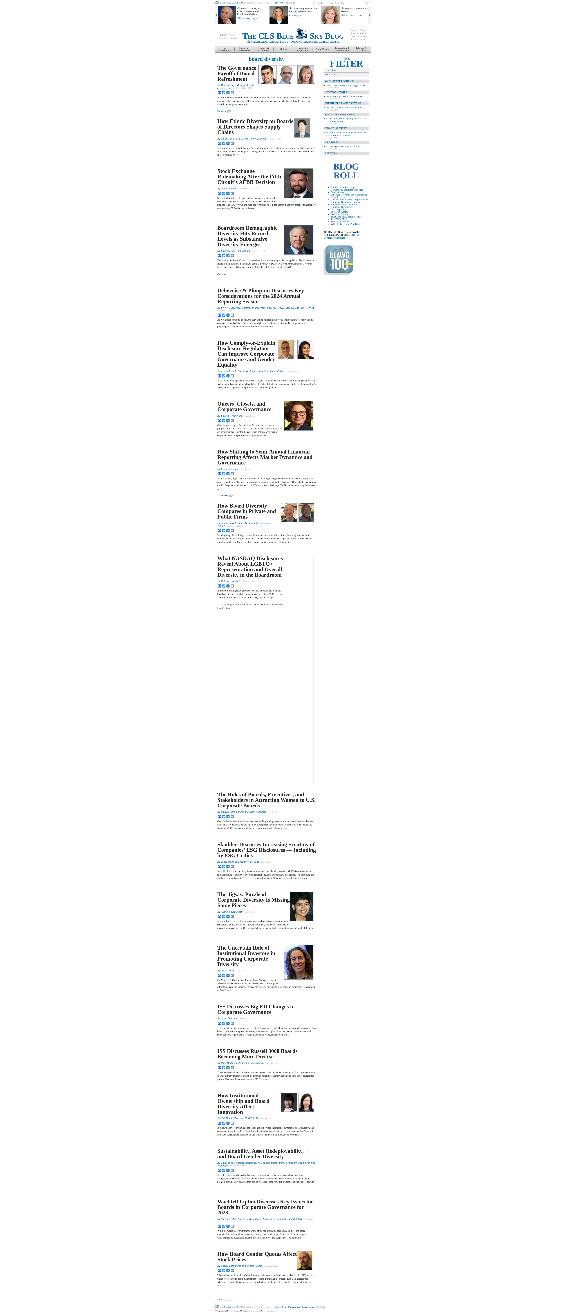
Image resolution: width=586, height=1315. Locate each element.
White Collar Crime (340, 224)
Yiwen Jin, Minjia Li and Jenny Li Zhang (243, 138)
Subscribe (280, 3)
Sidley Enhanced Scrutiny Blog (346, 216)
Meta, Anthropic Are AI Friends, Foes (344, 96)
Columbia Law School (232, 2)
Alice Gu (289, 307)
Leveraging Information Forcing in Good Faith (303, 10)
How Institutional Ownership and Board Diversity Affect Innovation (243, 1103)
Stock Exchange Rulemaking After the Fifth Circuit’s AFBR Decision (249, 176)
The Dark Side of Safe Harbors (354, 10)
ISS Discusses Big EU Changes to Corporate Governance (256, 1009)
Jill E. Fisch (228, 970)
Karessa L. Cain (272, 1218)
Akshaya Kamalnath (232, 911)
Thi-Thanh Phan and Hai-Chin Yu (240, 1118)
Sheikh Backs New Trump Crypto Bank (345, 85)
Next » (228, 1300)
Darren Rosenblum (231, 415)
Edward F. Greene (358, 36)
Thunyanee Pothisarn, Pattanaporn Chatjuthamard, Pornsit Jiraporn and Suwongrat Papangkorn (266, 1164)
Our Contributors (225, 49)
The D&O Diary (339, 219)
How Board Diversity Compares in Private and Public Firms (246, 511)
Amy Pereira (307, 307)
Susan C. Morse (355, 16)
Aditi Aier (243, 1062)
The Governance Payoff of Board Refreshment (236, 73)
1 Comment (222, 495)
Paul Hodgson (229, 1062)
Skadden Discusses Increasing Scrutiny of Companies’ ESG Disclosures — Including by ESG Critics (266, 849)
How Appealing (338, 209)
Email (290, 3)
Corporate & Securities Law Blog (347, 190)
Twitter (293, 3)
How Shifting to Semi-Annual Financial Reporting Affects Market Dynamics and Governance (265, 457)
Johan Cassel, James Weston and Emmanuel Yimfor (243, 524)
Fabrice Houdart (230, 581)
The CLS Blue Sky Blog (293, 35)
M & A (283, 49)
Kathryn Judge (358, 39)
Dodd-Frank (322, 49)
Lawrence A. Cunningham (235, 250)
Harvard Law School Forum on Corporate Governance (346, 205)
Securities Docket (339, 214)
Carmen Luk (262, 1062)
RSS (287, 3)
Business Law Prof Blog (342, 187)
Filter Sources (331, 74)
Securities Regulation (302, 49)
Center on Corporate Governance (341, 236)
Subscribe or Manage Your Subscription (295, 1307)
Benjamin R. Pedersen (253, 307)
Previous (216, 15)
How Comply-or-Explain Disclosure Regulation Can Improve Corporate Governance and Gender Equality (246, 354)
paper (234, 104)
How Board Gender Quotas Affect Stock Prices (257, 1256)
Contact (268, 3)
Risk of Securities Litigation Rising (343, 146)
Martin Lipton (229, 1218)
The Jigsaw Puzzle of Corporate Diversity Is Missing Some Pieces (253, 899)
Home (250, 3)
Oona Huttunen (229, 1018)
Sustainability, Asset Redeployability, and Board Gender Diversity (260, 1153)
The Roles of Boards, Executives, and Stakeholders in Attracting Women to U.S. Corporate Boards (266, 800)
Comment (221, 111)
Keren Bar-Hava (230, 468)
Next (369, 15)
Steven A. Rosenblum (249, 1218)
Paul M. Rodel (275, 307)
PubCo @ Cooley (339, 211)
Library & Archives (361, 49)
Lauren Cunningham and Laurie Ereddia (243, 811)
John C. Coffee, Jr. (253, 19)
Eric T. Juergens (230, 307)
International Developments (342, 49)
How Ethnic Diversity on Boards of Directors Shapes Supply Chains (255, 126)
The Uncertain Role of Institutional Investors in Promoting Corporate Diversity (246, 956)
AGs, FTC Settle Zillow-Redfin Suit (343, 107)
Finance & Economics (263, 49)
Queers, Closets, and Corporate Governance (244, 406)
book (228, 921)
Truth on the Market (340, 221)
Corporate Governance (244, 49)
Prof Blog (355, 224)
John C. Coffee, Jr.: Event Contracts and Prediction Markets (249, 11)
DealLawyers (337, 192)
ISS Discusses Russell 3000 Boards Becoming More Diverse (257, 1054)
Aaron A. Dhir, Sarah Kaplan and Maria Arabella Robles (253, 371)
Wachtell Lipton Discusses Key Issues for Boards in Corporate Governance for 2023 (265, 1207)
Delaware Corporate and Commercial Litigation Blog (349, 195)
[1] (303, 987)
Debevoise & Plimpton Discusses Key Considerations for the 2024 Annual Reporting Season (260, 296)
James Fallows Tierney (233, 188)
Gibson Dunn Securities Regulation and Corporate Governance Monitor (350, 200)
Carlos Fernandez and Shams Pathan (241, 1265)
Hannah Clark (294, 1218)
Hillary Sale (297, 16)
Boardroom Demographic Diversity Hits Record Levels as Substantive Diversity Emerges (247, 236)
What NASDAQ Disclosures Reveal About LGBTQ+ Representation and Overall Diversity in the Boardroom (250, 566)
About (259, 3)
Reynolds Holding (228, 38)
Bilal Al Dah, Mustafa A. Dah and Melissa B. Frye (235, 86)
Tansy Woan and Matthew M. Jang (240, 861)
